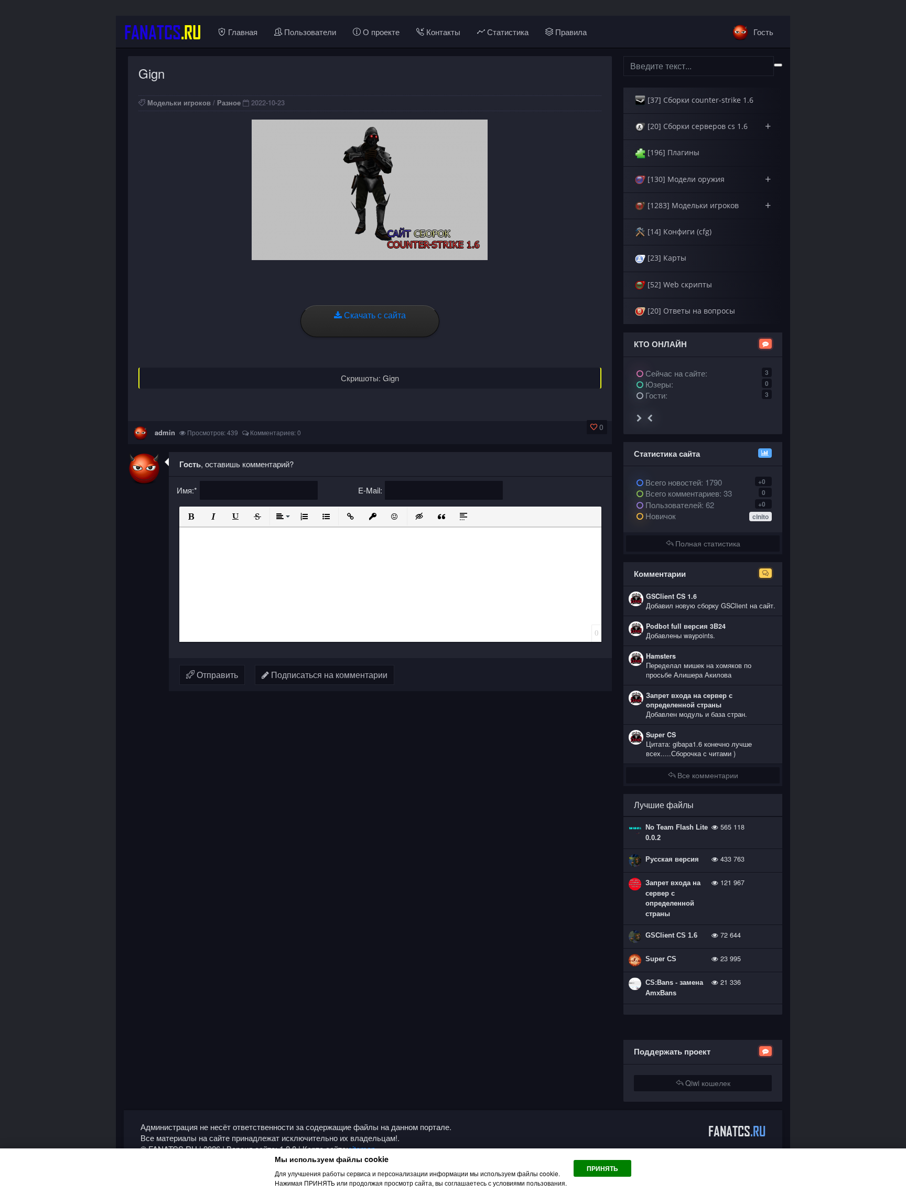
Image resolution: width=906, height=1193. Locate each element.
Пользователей (672, 504)
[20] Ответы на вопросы (690, 311)
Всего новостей (682, 482)
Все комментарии (706, 775)
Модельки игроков (179, 103)
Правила (570, 31)
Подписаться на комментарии (328, 675)
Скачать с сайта (374, 315)
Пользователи (309, 31)
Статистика (506, 31)
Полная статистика (706, 543)
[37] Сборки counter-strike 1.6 (699, 100)
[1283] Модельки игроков (708, 205)
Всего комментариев (681, 493)
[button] (191, 516)
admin (165, 432)
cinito (760, 516)
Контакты (442, 31)
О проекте (380, 31)
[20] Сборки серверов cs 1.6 (708, 126)
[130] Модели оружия (708, 179)
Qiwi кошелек (706, 1083)
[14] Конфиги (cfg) (678, 232)
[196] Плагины (672, 152)
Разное (229, 103)
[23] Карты (665, 258)
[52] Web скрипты (678, 284)
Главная (241, 31)
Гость (762, 31)
